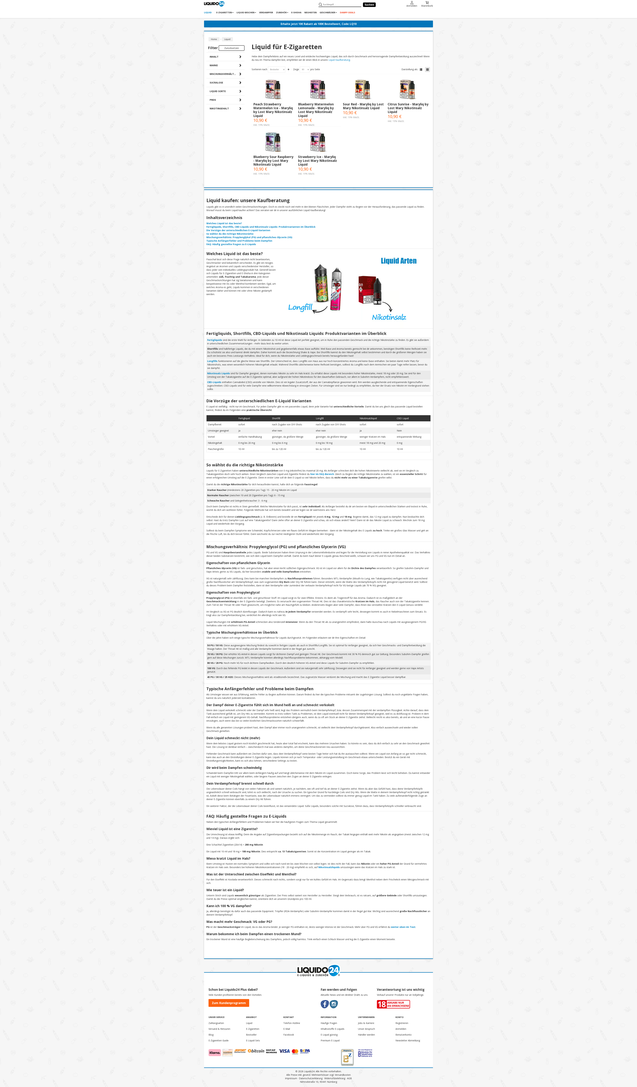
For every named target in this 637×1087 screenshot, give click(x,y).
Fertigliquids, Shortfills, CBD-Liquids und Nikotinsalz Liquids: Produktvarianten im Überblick (261, 226)
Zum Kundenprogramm (229, 1003)
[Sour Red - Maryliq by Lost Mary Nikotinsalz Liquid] (363, 90)
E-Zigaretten (252, 1028)
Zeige (296, 69)
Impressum (291, 1078)
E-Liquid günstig (329, 1034)
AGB (349, 1078)
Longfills (212, 361)
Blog (211, 1034)
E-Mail (286, 1028)
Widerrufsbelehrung (334, 1078)
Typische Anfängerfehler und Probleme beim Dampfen (239, 240)
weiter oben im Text (403, 927)
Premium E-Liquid (330, 1040)
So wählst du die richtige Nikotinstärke (229, 233)
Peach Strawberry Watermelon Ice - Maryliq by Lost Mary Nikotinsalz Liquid (273, 110)
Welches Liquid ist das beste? (224, 223)
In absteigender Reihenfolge (288, 69)
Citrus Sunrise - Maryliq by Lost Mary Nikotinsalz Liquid (408, 108)
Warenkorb (427, 5)
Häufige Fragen (329, 1023)
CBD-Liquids (214, 382)
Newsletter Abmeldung (407, 1040)
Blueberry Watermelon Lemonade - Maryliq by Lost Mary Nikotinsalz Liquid (316, 110)
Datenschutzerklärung (310, 1078)
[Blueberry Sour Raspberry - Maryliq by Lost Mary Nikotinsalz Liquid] (274, 142)
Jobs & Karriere (366, 1023)
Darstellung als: (409, 69)
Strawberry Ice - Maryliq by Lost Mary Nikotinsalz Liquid (317, 161)
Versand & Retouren (219, 1028)
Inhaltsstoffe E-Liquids (332, 1028)
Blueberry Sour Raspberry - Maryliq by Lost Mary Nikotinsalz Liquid (273, 161)
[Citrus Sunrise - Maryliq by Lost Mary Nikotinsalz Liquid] (408, 90)
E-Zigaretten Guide (219, 1040)
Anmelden (411, 5)
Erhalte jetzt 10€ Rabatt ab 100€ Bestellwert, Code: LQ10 (318, 24)
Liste (421, 69)
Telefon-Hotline (291, 1023)
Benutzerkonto (403, 1034)
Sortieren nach (259, 69)
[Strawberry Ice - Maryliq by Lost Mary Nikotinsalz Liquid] (319, 142)
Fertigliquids (214, 340)
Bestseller (251, 1034)
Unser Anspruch (366, 1028)
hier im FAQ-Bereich (322, 474)
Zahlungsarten (216, 1023)
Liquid (249, 1023)
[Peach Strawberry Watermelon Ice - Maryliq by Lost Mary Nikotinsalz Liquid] (274, 90)
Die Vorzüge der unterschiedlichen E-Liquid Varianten (238, 230)
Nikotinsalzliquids (329, 867)
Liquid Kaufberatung (339, 59)
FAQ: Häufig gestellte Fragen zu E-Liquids (231, 244)
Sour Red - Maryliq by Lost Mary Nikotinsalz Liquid (363, 106)
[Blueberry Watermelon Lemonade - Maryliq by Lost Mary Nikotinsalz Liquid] (319, 90)
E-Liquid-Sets (253, 1040)
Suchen (369, 4)
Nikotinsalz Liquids (218, 373)
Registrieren (401, 1023)
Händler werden (366, 1034)
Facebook (288, 1034)
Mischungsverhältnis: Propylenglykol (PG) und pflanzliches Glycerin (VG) (249, 237)
